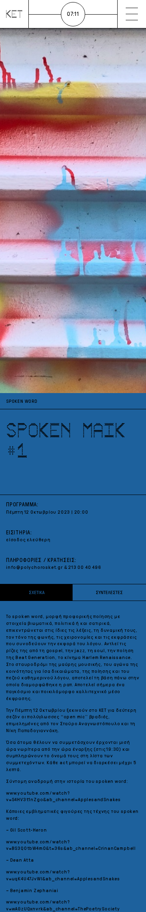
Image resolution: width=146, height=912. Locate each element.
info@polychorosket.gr (34, 567)
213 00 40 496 (84, 567)
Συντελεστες (109, 592)
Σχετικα (37, 592)
